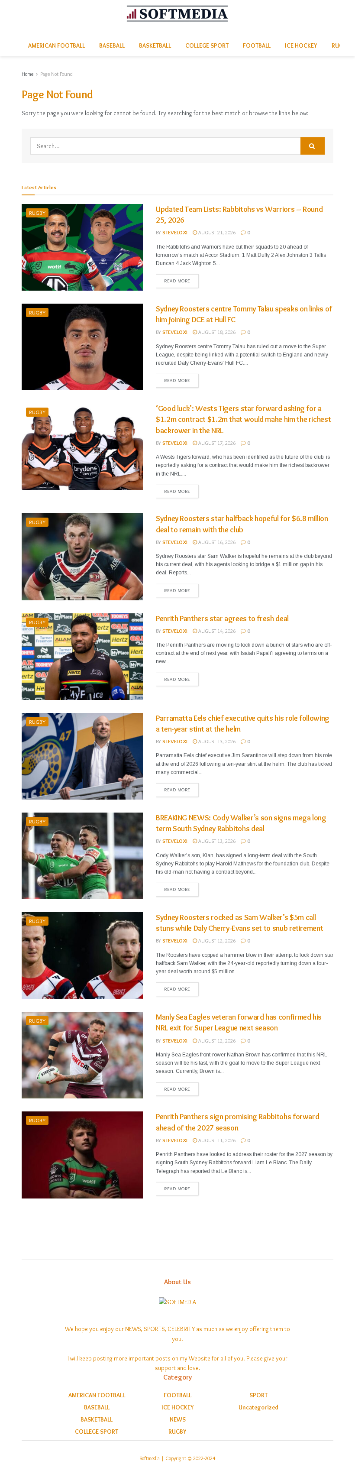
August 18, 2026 (216, 332)
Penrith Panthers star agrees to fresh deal (222, 618)
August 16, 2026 (216, 542)
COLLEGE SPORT (207, 45)
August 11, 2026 (216, 1140)
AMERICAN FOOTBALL (56, 45)
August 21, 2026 (216, 232)
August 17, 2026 (216, 443)
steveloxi (174, 232)
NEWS (178, 1419)
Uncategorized (258, 1407)
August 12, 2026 (216, 940)
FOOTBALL (257, 45)
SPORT (258, 1395)
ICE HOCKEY (301, 45)
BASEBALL (112, 45)
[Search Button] (312, 146)
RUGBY (37, 212)
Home (27, 74)
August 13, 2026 (216, 741)
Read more (177, 281)
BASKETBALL (155, 45)
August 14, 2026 (216, 631)
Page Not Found (56, 74)
